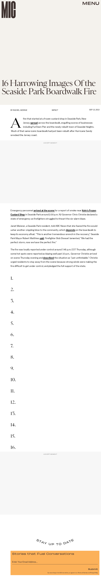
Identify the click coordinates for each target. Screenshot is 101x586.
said (42, 238)
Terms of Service (83, 572)
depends (70, 230)
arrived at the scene (44, 210)
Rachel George (20, 110)
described (48, 258)
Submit (93, 569)
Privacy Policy (94, 572)
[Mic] (9, 9)
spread (34, 123)
